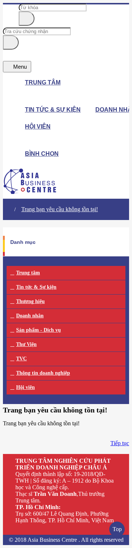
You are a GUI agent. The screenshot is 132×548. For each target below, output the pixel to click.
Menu (19, 67)
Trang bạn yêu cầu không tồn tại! (59, 209)
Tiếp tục (119, 443)
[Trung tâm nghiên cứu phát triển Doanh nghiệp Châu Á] (30, 192)
